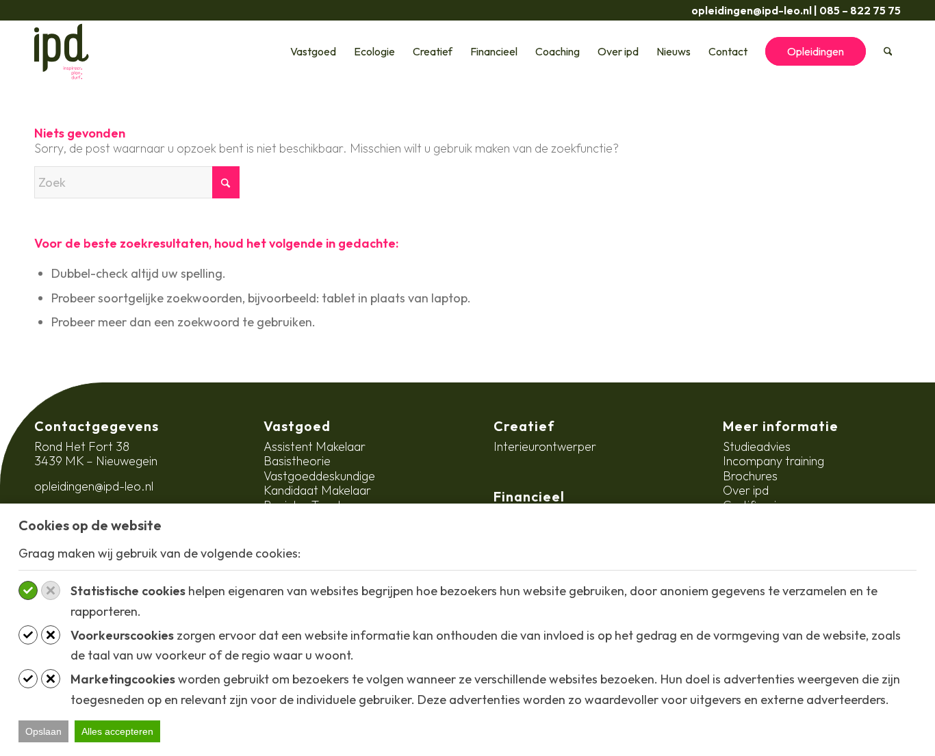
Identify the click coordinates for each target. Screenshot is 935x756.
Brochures (750, 476)
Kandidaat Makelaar (317, 490)
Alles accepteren (117, 731)
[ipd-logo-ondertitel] (61, 51)
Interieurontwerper (545, 446)
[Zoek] (888, 51)
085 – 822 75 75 (860, 10)
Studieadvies (757, 446)
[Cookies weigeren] (50, 590)
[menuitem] (313, 51)
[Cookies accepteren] (28, 590)
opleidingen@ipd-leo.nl (751, 10)
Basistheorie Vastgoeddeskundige (319, 468)
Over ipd (746, 490)
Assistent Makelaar (315, 446)
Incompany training (773, 461)
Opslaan (43, 731)
